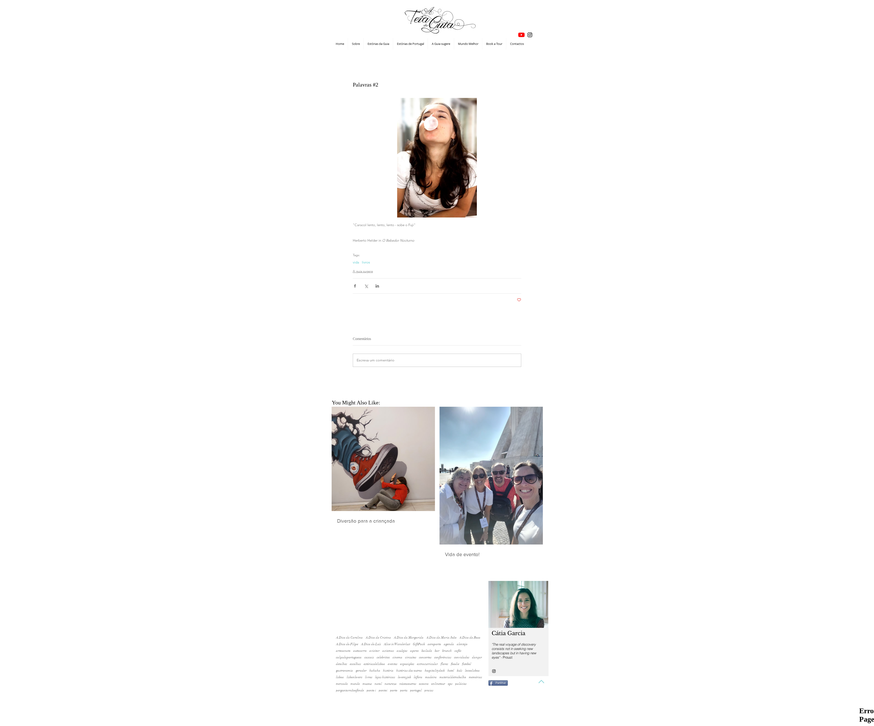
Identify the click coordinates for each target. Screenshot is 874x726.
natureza (391, 684)
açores (414, 651)
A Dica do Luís (371, 644)
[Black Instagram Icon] (530, 35)
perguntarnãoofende (350, 690)
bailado (427, 651)
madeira (431, 677)
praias (428, 690)
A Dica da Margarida (409, 637)
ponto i (371, 690)
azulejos (402, 651)
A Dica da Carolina (349, 637)
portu (403, 690)
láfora (418, 677)
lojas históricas (385, 677)
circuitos (410, 657)
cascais (369, 657)
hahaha (374, 670)
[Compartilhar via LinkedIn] (377, 286)
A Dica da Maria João (441, 637)
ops (450, 684)
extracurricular (427, 664)
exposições (407, 664)
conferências (442, 657)
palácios (461, 684)
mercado (342, 684)
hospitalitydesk (435, 670)
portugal (416, 690)
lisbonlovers (354, 677)
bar (437, 651)
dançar (477, 657)
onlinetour (438, 684)
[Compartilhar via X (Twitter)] (366, 286)
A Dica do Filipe (347, 644)
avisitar (374, 651)
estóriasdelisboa (374, 664)
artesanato (343, 651)
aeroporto (434, 644)
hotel (450, 670)
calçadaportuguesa (349, 657)
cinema (397, 657)
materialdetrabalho (453, 677)
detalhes (341, 664)
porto (393, 690)
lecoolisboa (472, 670)
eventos (392, 664)
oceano (424, 684)
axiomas (388, 651)
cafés (458, 651)
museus (367, 684)
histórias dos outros (409, 670)
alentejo (462, 644)
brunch (447, 651)
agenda (449, 644)
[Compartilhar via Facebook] (355, 286)
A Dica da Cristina (378, 637)
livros (366, 262)
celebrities (383, 657)
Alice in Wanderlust (397, 644)
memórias (475, 677)
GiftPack (419, 644)
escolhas (355, 664)
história (388, 670)
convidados (461, 657)
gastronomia (344, 670)
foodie (455, 664)
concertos (425, 657)
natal (378, 684)
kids (459, 670)
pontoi (383, 690)
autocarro (360, 651)
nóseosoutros (407, 684)
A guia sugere (363, 271)
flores (444, 664)
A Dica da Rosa (469, 637)
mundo (355, 684)
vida (356, 262)
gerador (361, 670)
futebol (466, 664)
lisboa (340, 677)
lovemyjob (404, 677)
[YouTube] (521, 35)
